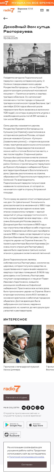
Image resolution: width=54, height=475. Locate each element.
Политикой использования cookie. (26, 457)
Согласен (27, 464)
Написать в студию (16, 397)
